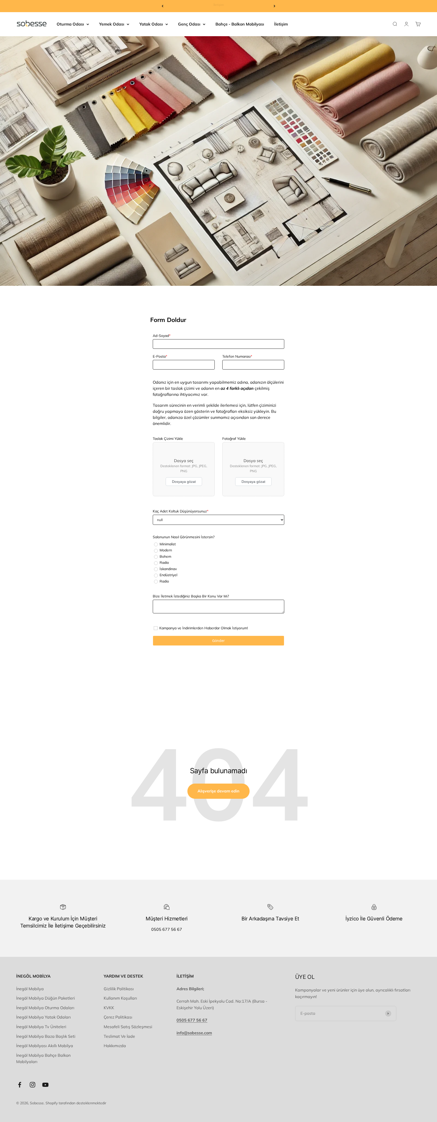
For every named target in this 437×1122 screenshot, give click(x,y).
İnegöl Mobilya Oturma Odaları (45, 1007)
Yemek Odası (111, 24)
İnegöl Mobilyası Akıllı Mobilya (44, 1045)
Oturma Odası (70, 24)
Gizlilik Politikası (119, 988)
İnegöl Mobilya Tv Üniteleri (41, 1026)
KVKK (109, 1007)
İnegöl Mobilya (30, 988)
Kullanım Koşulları (120, 998)
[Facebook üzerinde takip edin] (19, 1084)
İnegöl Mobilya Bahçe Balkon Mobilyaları (43, 1058)
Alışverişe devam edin (218, 790)
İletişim (281, 24)
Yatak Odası (151, 24)
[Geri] (162, 6)
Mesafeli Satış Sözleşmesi (128, 1026)
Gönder (218, 640)
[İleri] (274, 6)
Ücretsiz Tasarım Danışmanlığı (218, 6)
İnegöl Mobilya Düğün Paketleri (45, 998)
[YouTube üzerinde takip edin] (45, 1084)
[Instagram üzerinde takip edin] (32, 1084)
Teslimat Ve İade (119, 1036)
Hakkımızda (115, 1045)
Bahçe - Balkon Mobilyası (239, 24)
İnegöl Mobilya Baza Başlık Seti (45, 1036)
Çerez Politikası (118, 1017)
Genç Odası (189, 24)
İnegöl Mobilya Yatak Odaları (43, 1017)
